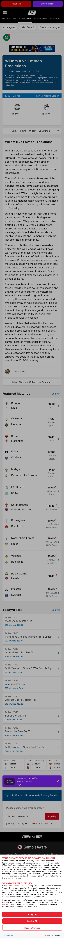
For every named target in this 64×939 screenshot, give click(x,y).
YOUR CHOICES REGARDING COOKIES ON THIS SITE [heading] (28, 858)
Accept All (32, 914)
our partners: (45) (16, 886)
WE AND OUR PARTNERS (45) (17, 883)
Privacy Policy (8, 936)
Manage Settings (32, 928)
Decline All (32, 921)
